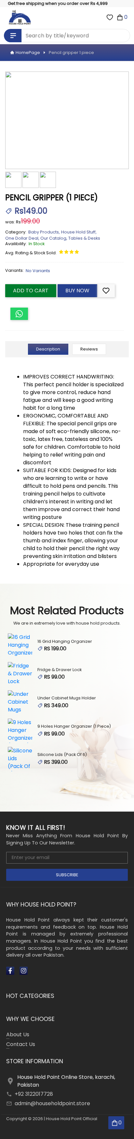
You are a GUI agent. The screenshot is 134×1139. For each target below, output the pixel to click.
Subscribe (67, 875)
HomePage (28, 52)
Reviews (89, 349)
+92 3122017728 (34, 1094)
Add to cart (30, 290)
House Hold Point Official (71, 1118)
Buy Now (77, 290)
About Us (17, 1034)
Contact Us (20, 1044)
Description (48, 349)
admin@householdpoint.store (52, 1103)
